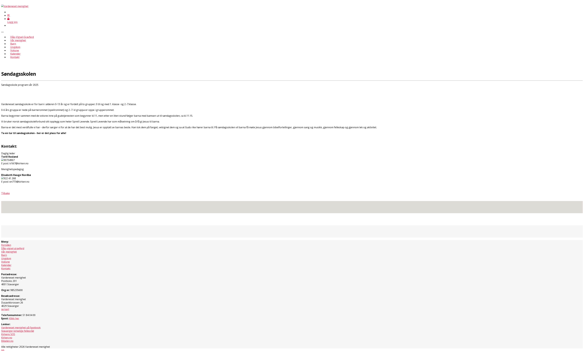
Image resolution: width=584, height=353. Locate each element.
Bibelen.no (7, 341)
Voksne (14, 50)
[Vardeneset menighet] (14, 6)
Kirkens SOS (8, 334)
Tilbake (5, 193)
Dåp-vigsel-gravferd (12, 248)
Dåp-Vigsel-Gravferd (22, 37)
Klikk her (14, 318)
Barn (13, 43)
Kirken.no (6, 337)
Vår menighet (18, 40)
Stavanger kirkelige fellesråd (17, 331)
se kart (5, 309)
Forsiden (6, 245)
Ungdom (15, 47)
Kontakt (14, 57)
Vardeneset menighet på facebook (21, 327)
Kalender (15, 53)
